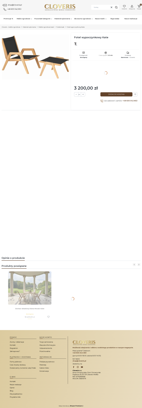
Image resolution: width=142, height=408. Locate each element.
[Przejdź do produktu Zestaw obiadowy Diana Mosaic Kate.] (29, 288)
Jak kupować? (15, 351)
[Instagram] (78, 367)
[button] (116, 7)
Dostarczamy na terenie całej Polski (23, 368)
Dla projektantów (16, 394)
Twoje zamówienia (46, 342)
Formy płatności (16, 362)
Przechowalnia (45, 351)
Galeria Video (44, 368)
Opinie (12, 388)
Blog (11, 391)
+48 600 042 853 (14, 9)
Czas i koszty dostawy (18, 365)
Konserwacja (44, 371)
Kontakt (13, 345)
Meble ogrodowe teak (46, 27)
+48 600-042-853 (79, 353)
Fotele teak (60, 27)
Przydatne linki (15, 397)
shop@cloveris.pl (15, 5)
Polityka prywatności (47, 362)
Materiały (43, 365)
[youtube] (82, 367)
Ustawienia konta (46, 348)
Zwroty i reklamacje (17, 342)
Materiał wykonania (29, 27)
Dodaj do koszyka (116, 94)
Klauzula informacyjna (47, 345)
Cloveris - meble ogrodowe (11, 27)
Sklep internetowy (70, 406)
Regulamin (14, 348)
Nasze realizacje (15, 385)
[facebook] (74, 367)
